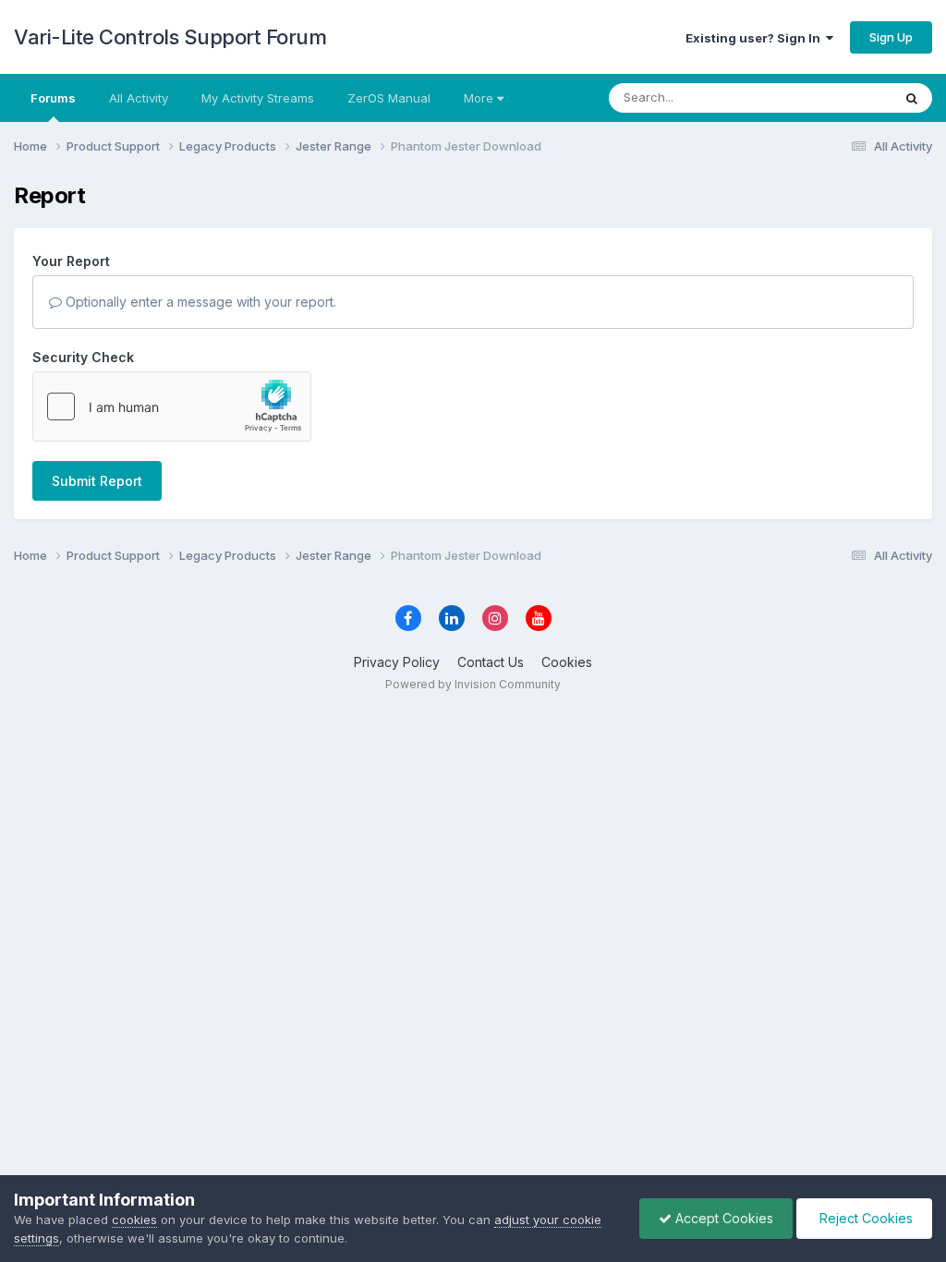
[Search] (911, 98)
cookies (134, 1219)
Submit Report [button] (97, 481)
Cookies (566, 662)
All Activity (138, 98)
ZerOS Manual (389, 98)
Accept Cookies (722, 1218)
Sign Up (891, 37)
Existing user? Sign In (755, 37)
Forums (53, 98)
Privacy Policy (397, 662)
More (478, 98)
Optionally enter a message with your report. (199, 301)
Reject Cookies (864, 1218)
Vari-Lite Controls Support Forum (170, 37)
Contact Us (490, 662)
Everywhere (834, 97)
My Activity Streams (257, 98)
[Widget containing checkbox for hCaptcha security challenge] (171, 406)
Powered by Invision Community (473, 684)
